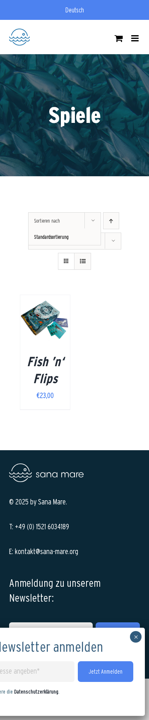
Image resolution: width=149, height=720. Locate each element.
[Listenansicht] (82, 261)
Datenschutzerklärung (36, 692)
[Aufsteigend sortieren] (111, 220)
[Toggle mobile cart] (119, 38)
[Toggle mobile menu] (135, 38)
